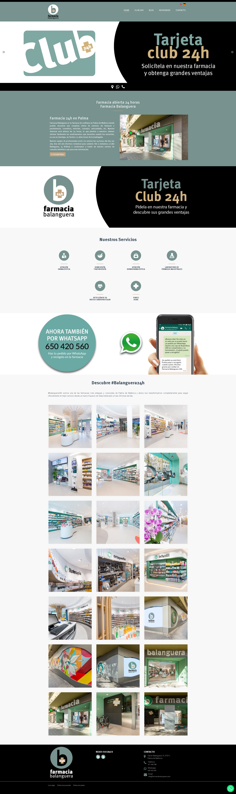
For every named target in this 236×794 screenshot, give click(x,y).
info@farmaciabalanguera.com (159, 776)
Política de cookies (79, 785)
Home (126, 10)
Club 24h (139, 10)
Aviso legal (51, 785)
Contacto (181, 10)
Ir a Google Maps (57, 154)
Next (232, 52)
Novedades (164, 10)
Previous (3, 52)
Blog (151, 10)
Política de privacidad (64, 785)
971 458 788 (152, 764)
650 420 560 (152, 770)
